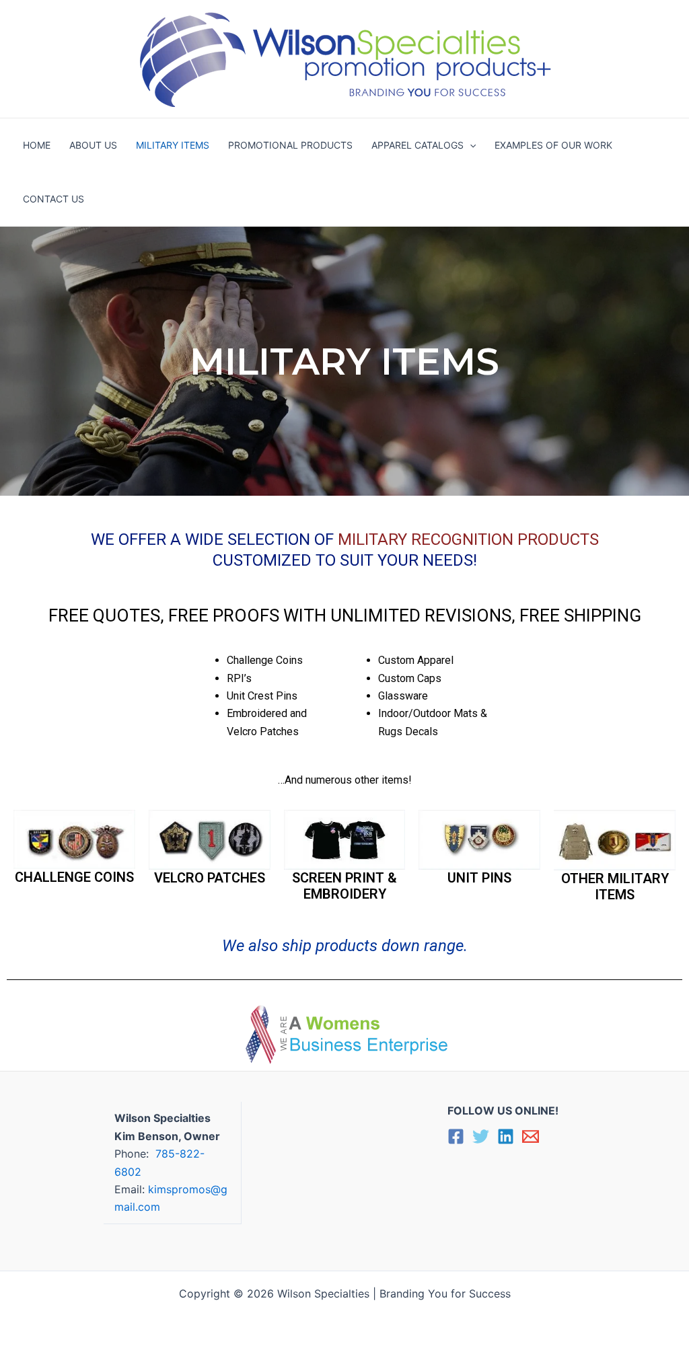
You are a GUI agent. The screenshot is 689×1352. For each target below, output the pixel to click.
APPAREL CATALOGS (417, 145)
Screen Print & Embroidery (344, 886)
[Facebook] (455, 1136)
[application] (470, 145)
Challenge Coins (74, 877)
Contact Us (53, 198)
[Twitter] (480, 1136)
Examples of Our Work (553, 145)
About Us (93, 145)
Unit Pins (479, 878)
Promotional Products (290, 145)
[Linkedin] (505, 1136)
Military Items (172, 145)
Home (36, 145)
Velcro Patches (209, 878)
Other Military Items (615, 886)
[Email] (530, 1136)
